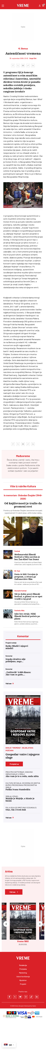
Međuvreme (30, 465)
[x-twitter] (15, 997)
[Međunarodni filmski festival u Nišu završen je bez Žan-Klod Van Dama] (8, 554)
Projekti (23, 984)
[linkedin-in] (36, 997)
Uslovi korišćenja (23, 976)
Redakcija (23, 965)
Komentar (23, 636)
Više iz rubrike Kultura (23, 486)
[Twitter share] (18, 65)
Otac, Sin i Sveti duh (16, 810)
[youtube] (20, 997)
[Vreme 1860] (23, 719)
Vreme (16, 1006)
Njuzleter (23, 980)
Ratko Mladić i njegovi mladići (17, 647)
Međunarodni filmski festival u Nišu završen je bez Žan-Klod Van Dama (27, 557)
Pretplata (23, 969)
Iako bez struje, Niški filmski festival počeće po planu (27, 616)
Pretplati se (14, 764)
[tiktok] (31, 997)
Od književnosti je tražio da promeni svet (23, 505)
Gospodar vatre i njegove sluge (23, 756)
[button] (6, 924)
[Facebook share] (13, 65)
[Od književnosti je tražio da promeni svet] (23, 531)
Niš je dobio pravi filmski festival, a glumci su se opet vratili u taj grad (28, 596)
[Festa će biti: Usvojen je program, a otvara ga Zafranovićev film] (8, 574)
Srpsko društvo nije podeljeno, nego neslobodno (15, 660)
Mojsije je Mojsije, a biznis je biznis (20, 799)
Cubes (34, 1006)
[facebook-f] (9, 997)
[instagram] (25, 997)
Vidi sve (9, 683)
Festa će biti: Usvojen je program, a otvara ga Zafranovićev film (26, 576)
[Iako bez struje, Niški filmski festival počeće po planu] (8, 613)
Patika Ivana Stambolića (18, 789)
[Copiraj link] (28, 65)
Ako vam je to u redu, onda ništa (22, 776)
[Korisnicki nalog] (40, 6)
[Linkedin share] (33, 65)
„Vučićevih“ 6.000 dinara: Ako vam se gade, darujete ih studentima (18, 673)
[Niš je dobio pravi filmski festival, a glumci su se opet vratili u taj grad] (8, 594)
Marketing (23, 973)
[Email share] (23, 65)
